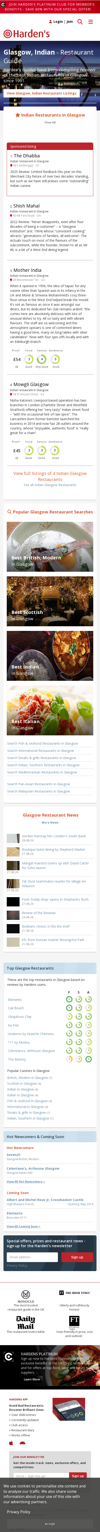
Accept (50, 1524)
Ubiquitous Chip (19, 1016)
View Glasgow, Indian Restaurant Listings (42, 93)
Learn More (32, 1379)
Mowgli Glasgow (31, 384)
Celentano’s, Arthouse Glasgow (31, 1050)
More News (50, 822)
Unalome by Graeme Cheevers (31, 1034)
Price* (16, 350)
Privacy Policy (17, 1265)
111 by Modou (19, 1042)
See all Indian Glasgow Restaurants (50, 485)
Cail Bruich (16, 1008)
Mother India (27, 270)
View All (50, 122)
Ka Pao (13, 1025)
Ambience (56, 350)
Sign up (77, 1257)
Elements (15, 999)
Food (28, 350)
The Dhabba (27, 156)
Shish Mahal (26, 206)
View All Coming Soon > (23, 1226)
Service (42, 350)
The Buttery (17, 1059)
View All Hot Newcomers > (26, 1182)
